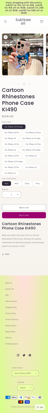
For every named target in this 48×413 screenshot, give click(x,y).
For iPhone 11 (10, 173)
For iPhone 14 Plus (33, 144)
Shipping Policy (11, 307)
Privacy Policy (10, 313)
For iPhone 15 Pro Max (14, 127)
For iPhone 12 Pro (12, 167)
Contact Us (9, 289)
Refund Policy (10, 331)
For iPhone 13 (31, 156)
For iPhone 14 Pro (12, 144)
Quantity (5, 189)
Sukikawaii (20, 407)
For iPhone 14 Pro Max (31, 138)
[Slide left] (18, 84)
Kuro (6, 183)
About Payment (11, 301)
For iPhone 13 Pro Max (31, 150)
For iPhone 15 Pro (12, 132)
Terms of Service (11, 319)
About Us (8, 283)
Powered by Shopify (30, 407)
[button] (5, 22)
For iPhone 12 (31, 167)
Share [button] (7, 254)
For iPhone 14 (10, 150)
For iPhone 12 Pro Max (14, 161)
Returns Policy (10, 325)
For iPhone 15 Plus (33, 132)
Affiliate (8, 337)
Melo (17, 183)
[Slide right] (30, 84)
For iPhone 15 (10, 138)
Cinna (27, 183)
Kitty (38, 183)
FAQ (6, 295)
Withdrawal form (11, 344)
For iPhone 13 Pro (12, 156)
